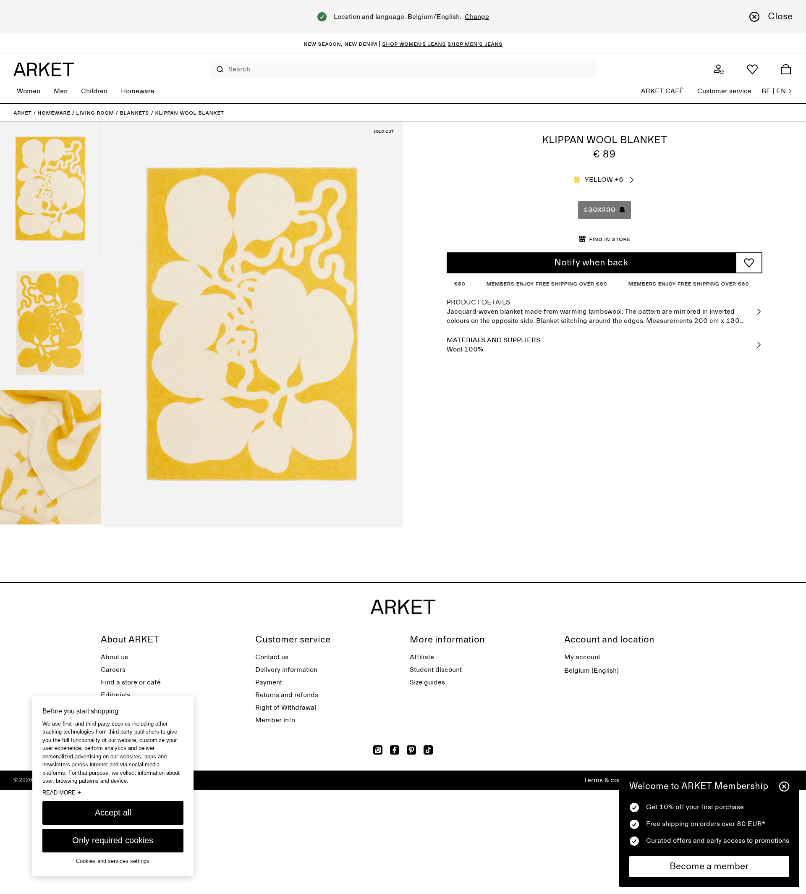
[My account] (718, 69)
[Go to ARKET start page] (43, 69)
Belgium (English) (591, 670)
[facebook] (395, 750)
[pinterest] (411, 750)
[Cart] (786, 69)
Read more (61, 792)
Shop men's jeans (474, 43)
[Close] (784, 786)
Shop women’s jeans (414, 43)
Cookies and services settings (112, 861)
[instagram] (378, 750)
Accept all (113, 812)
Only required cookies (112, 840)
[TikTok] (428, 750)
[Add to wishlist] (749, 263)
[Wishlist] (752, 69)
